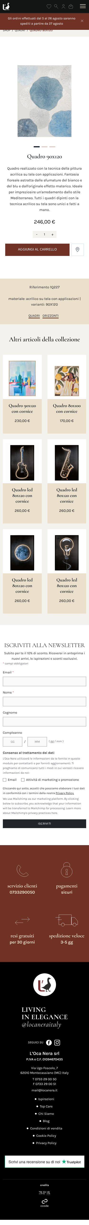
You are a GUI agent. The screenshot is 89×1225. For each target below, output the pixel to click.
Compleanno (12, 733)
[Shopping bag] (71, 6)
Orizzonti (50, 316)
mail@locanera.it (44, 1090)
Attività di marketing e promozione (52, 780)
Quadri (20, 30)
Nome (8, 692)
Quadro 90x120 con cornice (22, 408)
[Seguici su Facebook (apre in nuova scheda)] (49, 1043)
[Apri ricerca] (56, 6)
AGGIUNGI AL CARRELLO (37, 249)
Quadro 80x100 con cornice (67, 408)
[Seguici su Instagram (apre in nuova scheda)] (57, 1043)
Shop (6, 30)
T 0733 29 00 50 (44, 1079)
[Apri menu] (82, 6)
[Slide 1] (37, 146)
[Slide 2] (44, 146)
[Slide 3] (52, 146)
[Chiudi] (82, 21)
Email (8, 672)
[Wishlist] (49, 6)
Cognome (10, 713)
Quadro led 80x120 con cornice (22, 495)
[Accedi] (63, 6)
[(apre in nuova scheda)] (44, 1193)
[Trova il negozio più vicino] (77, 250)
